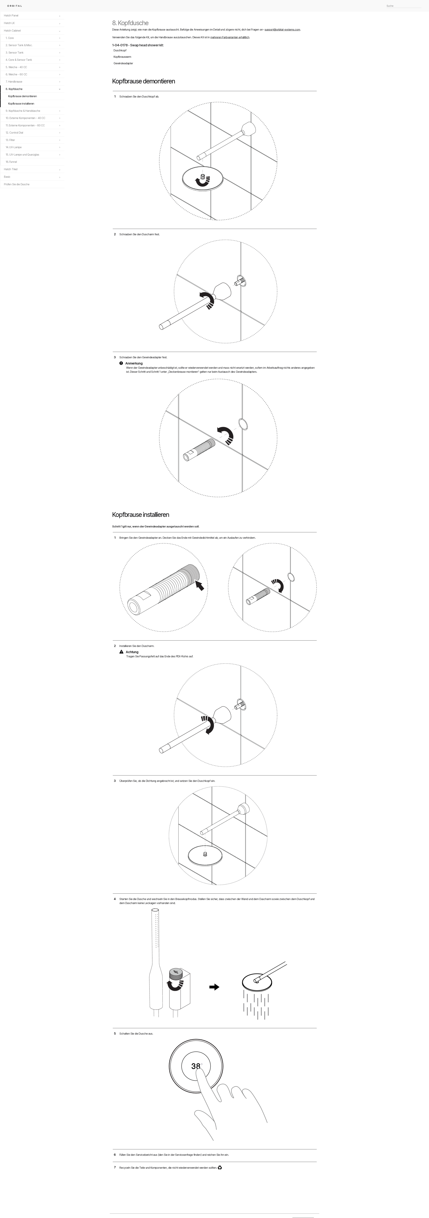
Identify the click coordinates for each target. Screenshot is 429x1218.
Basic (7, 176)
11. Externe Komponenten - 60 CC (25, 125)
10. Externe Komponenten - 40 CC (25, 118)
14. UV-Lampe (14, 147)
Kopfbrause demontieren (22, 96)
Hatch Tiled (10, 169)
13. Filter (10, 140)
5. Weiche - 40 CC (16, 67)
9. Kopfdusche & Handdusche (23, 110)
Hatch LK (9, 23)
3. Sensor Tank (14, 52)
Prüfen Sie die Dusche (16, 184)
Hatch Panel (11, 15)
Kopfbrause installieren (21, 103)
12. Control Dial (14, 132)
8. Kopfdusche (14, 89)
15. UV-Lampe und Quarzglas (22, 154)
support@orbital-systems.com (282, 29)
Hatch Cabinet (12, 30)
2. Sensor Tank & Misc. (19, 45)
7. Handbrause (14, 81)
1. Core (10, 38)
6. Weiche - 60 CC (16, 74)
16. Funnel (11, 161)
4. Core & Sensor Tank (19, 59)
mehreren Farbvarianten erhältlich (229, 37)
